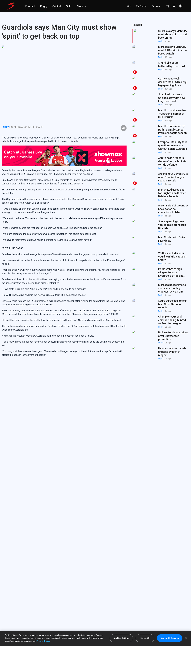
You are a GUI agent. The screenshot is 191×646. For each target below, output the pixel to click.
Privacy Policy (43, 641)
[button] (161, 52)
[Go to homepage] (11, 6)
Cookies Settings (121, 638)
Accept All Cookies (170, 638)
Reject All (145, 638)
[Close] (186, 638)
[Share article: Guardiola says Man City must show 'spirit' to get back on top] (124, 128)
